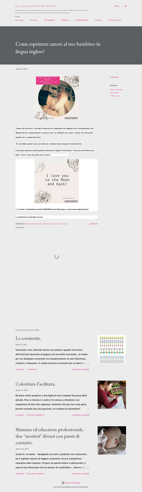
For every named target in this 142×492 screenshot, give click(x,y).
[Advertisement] (53, 301)
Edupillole (65, 20)
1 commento (31, 369)
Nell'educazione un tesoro (35, 6)
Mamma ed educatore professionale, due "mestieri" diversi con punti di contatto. (50, 435)
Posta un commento (35, 415)
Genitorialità (114, 93)
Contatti (98, 20)
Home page (19, 20)
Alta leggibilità (49, 20)
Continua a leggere (80, 369)
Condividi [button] (114, 77)
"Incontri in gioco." (115, 20)
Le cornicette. (28, 338)
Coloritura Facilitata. (36, 384)
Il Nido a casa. (114, 96)
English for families (116, 89)
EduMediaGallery (81, 20)
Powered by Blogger (72, 483)
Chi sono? (33, 20)
